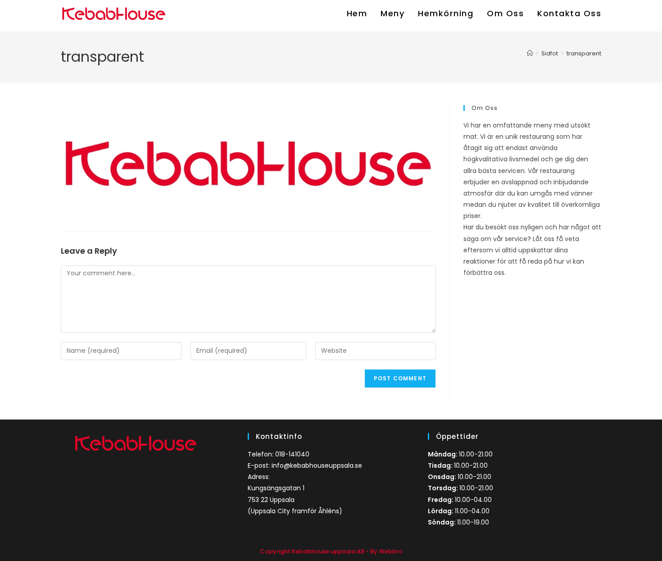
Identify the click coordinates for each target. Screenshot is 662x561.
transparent (584, 53)
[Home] (530, 53)
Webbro (391, 551)
